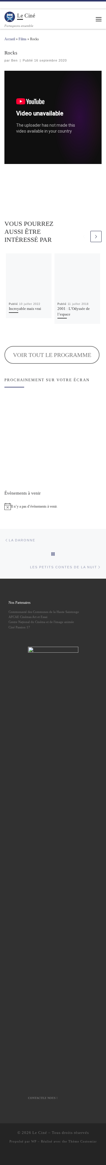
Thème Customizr (82, 1141)
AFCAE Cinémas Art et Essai (28, 617)
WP (34, 1141)
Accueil (9, 39)
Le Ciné (39, 1132)
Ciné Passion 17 (19, 627)
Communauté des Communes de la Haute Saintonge (44, 612)
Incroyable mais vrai (25, 309)
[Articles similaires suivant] (96, 236)
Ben (14, 60)
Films (22, 39)
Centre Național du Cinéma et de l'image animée (41, 622)
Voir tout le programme (52, 355)
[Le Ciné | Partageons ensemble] (9, 16)
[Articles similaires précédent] (84, 236)
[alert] (53, 506)
